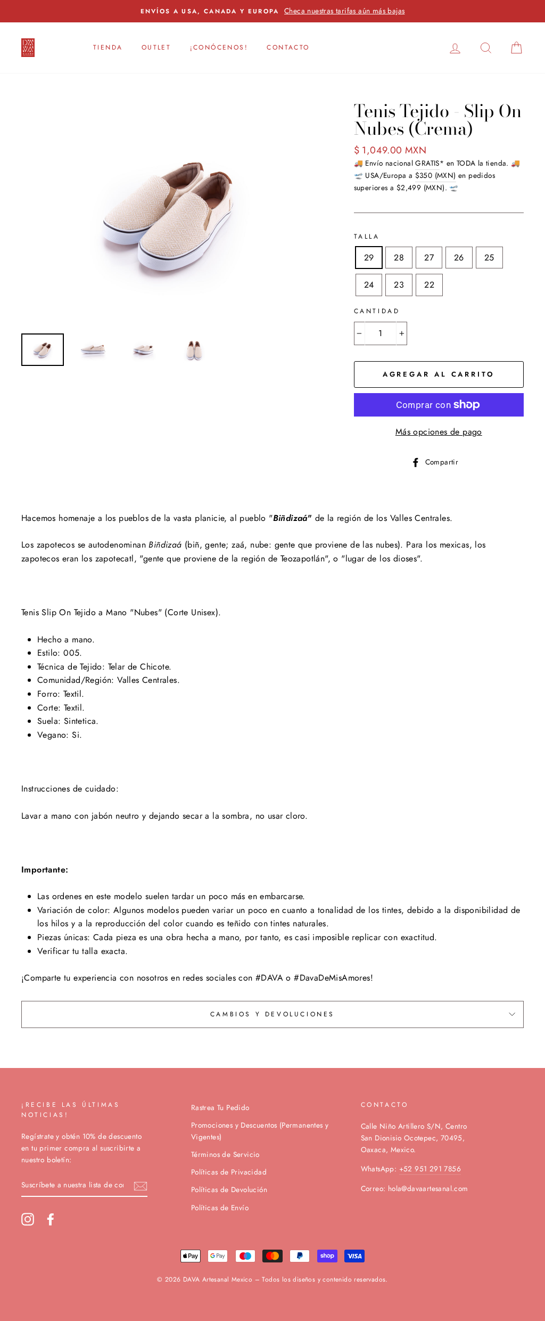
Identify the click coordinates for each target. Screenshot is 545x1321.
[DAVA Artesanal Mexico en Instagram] (27, 1219)
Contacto (288, 47)
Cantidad (377, 311)
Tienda (107, 47)
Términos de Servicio (225, 1154)
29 (369, 257)
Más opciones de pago (438, 432)
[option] (169, 213)
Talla (367, 236)
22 (429, 285)
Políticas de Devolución (229, 1189)
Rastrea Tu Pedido (220, 1107)
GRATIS (427, 163)
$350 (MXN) (435, 175)
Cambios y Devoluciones (272, 1014)
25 (489, 257)
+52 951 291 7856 (430, 1168)
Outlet (156, 47)
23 (399, 285)
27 (429, 257)
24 (369, 285)
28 (399, 257)
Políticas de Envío (220, 1207)
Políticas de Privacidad (229, 1172)
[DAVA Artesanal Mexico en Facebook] (50, 1219)
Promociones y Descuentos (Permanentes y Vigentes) (260, 1131)
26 (459, 257)
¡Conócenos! (219, 47)
